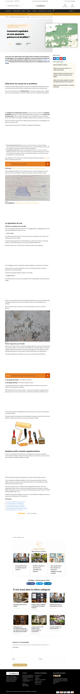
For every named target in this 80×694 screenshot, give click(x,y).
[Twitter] (57, 58)
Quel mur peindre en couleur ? (60, 64)
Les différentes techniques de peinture (15, 506)
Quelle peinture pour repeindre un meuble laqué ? (27, 203)
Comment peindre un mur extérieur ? (15, 510)
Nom (13, 659)
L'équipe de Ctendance (39, 549)
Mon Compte (65, 6)
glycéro (46, 158)
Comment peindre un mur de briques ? (15, 503)
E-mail (40, 659)
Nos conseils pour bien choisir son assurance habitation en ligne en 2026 (56, 569)
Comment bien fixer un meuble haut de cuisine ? (21, 567)
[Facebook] (54, 58)
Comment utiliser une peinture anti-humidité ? (17, 508)
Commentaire (15, 647)
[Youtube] (61, 58)
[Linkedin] (64, 58)
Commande (72, 6)
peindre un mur (21, 537)
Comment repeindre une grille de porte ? (15, 502)
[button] (72, 11)
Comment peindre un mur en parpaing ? (15, 505)
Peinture (16, 27)
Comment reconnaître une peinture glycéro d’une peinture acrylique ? (29, 168)
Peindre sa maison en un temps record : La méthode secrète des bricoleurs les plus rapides (63, 75)
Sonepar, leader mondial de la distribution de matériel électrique (39, 606)
